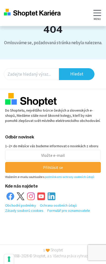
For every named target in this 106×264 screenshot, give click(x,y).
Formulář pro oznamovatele (68, 210)
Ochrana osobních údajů (58, 205)
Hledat (76, 74)
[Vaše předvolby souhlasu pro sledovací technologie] (9, 259)
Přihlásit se (53, 167)
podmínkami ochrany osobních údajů (69, 177)
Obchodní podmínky (20, 205)
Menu (97, 19)
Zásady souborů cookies (24, 210)
